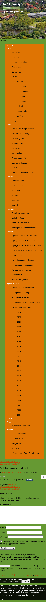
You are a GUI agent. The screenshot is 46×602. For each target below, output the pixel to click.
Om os (9, 48)
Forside (10, 45)
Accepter (25, 582)
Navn (3, 527)
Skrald (9, 419)
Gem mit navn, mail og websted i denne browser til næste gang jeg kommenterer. (22, 542)
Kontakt (10, 429)
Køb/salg (10, 209)
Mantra (30, 575)
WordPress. (39, 575)
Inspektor (6, 472)
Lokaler (10, 177)
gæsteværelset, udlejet (10, 461)
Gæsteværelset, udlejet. (10, 464)
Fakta (9, 125)
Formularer (11, 232)
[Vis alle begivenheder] (43, 477)
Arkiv (9, 422)
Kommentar (5, 504)
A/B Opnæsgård (8, 575)
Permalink (12, 484)
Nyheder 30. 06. (13, 283)
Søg (8, 457)
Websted (3, 537)
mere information (14, 581)
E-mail (3, 532)
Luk (1, 599)
